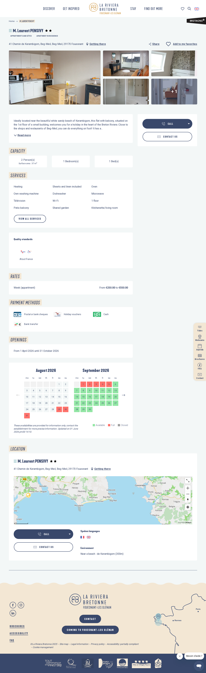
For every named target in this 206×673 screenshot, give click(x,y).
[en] (197, 9)
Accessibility (19, 633)
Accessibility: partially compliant (123, 644)
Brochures (17, 626)
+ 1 (174, 91)
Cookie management (43, 647)
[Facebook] (13, 605)
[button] (189, 8)
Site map (64, 644)
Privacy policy (97, 644)
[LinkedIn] (13, 613)
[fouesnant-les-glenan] (105, 8)
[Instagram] (21, 605)
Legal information (79, 644)
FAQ (12, 640)
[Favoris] (183, 9)
